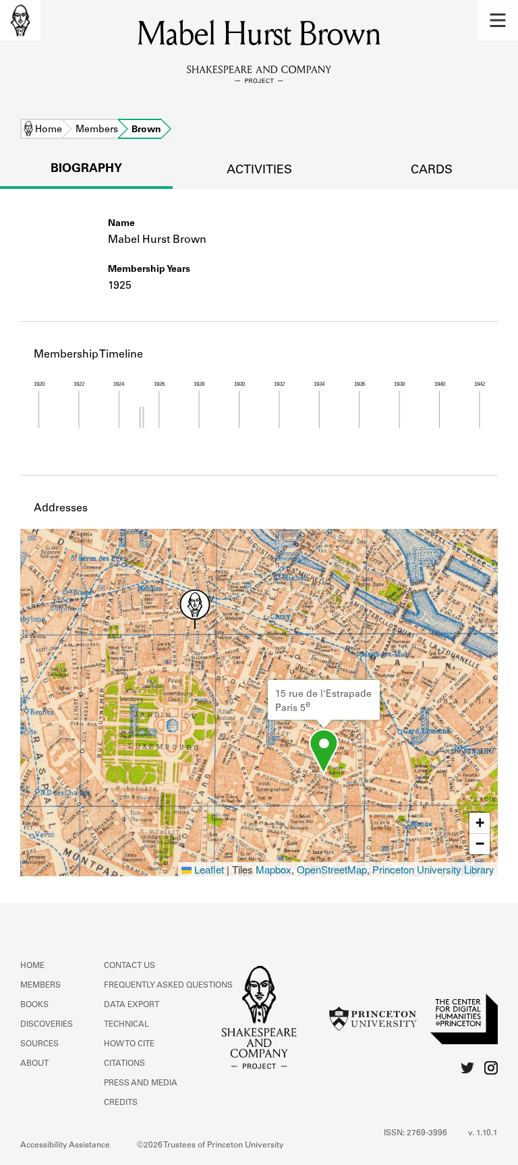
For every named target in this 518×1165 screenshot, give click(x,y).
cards (432, 171)
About (34, 1064)
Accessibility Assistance (65, 1145)
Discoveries (46, 1025)
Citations (124, 1064)
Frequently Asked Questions (168, 986)
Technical (126, 1025)
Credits (121, 1103)
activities (259, 171)
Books (34, 1005)
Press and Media (140, 1083)
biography (86, 169)
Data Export (131, 1005)
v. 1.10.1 (483, 1133)
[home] (20, 20)
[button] (498, 20)
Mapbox (273, 869)
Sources (39, 1044)
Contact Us (129, 966)
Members (97, 130)
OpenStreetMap (332, 869)
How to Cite (129, 1044)
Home (48, 130)
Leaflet (208, 869)
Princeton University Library (433, 869)
